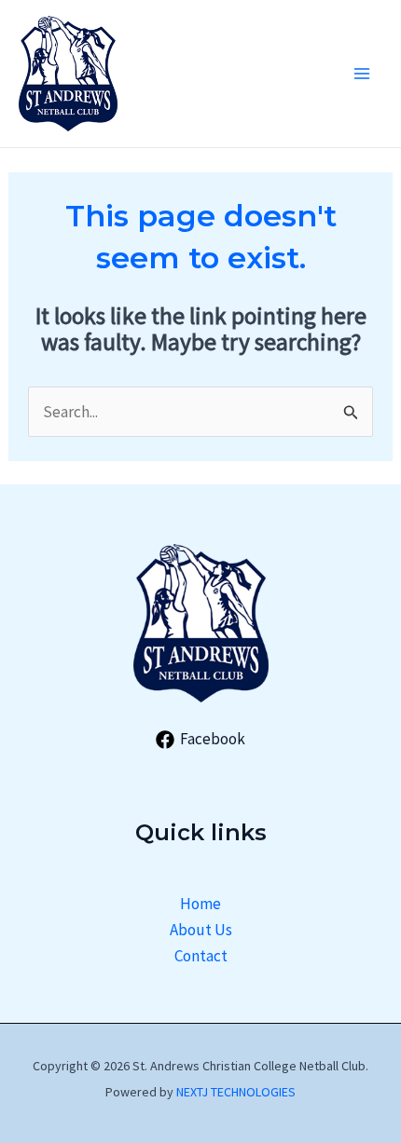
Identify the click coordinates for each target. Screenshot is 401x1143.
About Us (201, 929)
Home (200, 903)
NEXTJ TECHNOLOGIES (236, 1091)
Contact (201, 956)
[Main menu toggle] (361, 73)
